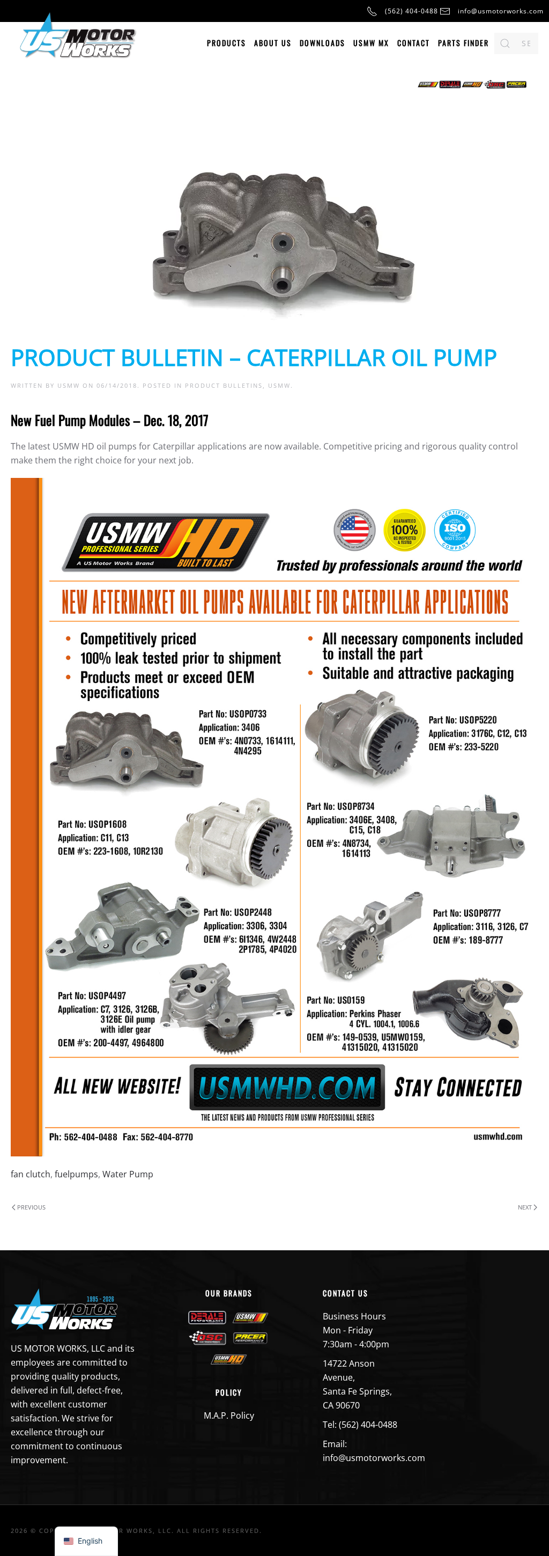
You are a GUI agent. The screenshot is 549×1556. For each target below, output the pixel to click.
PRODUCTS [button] (226, 42)
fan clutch (30, 1174)
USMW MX (371, 42)
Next (525, 1207)
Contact (413, 42)
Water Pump (127, 1174)
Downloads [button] (322, 42)
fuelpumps (76, 1174)
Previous (31, 1207)
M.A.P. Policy (229, 1415)
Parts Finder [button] (463, 42)
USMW (68, 385)
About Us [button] (273, 42)
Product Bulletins (224, 385)
